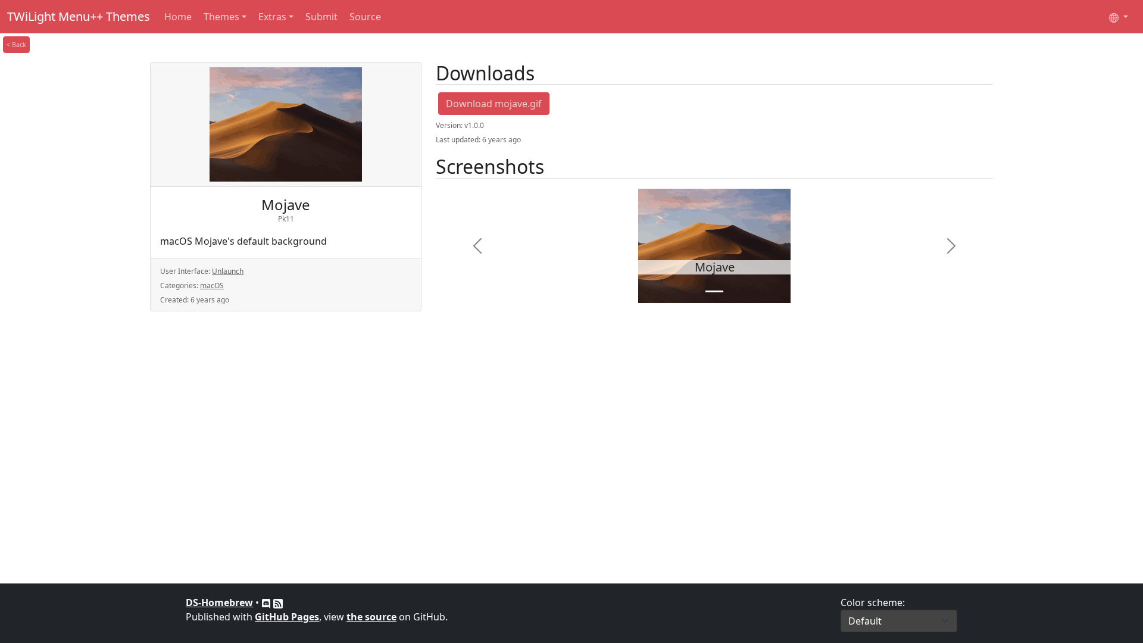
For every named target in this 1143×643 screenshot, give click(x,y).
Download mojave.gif (494, 103)
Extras (272, 16)
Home (178, 16)
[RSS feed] (278, 602)
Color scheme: (873, 602)
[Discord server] (267, 602)
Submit (321, 16)
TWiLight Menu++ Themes (78, 16)
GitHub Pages (287, 616)
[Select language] (1118, 16)
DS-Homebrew (219, 602)
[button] (477, 246)
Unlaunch (227, 271)
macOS (212, 285)
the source (371, 616)
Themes (221, 16)
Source (365, 16)
